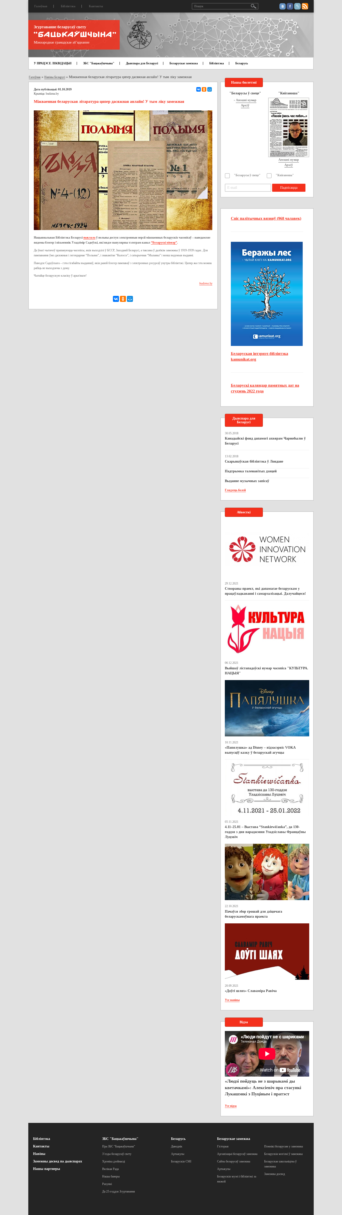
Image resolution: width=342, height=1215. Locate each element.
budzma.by (52, 93)
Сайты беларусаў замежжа (233, 1161)
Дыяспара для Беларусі (142, 63)
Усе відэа (231, 1106)
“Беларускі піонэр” (164, 242)
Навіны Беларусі (54, 77)
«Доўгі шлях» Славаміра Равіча (251, 991)
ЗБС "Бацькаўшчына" (98, 63)
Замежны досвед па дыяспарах (57, 1161)
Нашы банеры (111, 1176)
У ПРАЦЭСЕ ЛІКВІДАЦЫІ (53, 63)
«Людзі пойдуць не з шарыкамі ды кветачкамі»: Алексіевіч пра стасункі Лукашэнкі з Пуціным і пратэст (263, 1087)
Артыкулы (177, 1154)
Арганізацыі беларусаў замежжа (237, 1154)
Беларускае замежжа (183, 63)
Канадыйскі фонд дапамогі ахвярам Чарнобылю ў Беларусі (265, 441)
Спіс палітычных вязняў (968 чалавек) (266, 218)
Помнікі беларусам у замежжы (283, 1146)
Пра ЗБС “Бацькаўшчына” (118, 1146)
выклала (89, 237)
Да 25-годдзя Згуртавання (118, 1191)
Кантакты (96, 6)
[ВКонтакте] (198, 89)
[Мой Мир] (209, 89)
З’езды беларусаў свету (116, 1154)
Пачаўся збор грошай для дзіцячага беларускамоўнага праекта (253, 914)
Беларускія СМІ (181, 1161)
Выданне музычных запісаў (247, 481)
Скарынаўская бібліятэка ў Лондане (254, 461)
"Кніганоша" (285, 175)
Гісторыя (223, 1146)
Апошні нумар (246, 100)
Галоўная (40, 6)
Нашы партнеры (46, 1169)
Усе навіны (232, 1000)
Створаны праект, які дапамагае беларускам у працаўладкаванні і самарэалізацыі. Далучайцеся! (265, 591)
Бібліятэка (68, 6)
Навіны (39, 1154)
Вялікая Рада (110, 1169)
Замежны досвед (274, 1174)
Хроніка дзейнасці (113, 1161)
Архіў (245, 105)
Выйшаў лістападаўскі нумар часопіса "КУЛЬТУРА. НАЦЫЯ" (266, 670)
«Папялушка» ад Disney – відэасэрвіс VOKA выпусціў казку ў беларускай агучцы (260, 750)
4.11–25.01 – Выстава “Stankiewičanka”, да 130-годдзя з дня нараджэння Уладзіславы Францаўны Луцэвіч (265, 832)
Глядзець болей (235, 490)
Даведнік (176, 1146)
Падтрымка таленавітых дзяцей (251, 471)
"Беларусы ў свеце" (247, 175)
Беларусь (241, 63)
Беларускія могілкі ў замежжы (283, 1154)
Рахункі (107, 1184)
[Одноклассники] (204, 89)
